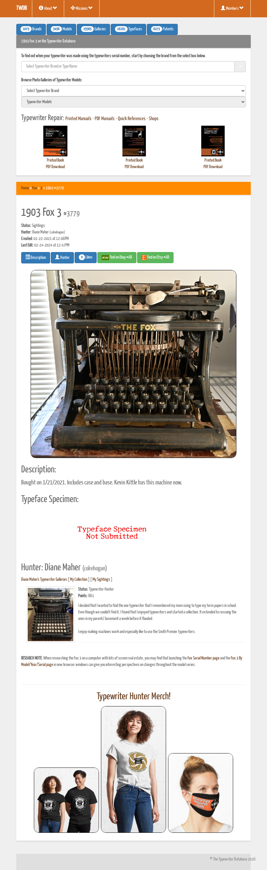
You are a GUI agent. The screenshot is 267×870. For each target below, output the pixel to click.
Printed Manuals (78, 119)
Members (232, 9)
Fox (34, 188)
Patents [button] (163, 29)
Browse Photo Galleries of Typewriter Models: (51, 80)
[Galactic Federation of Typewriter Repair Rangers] (133, 769)
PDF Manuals (105, 119)
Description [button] (38, 258)
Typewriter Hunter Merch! (134, 696)
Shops (154, 119)
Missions (81, 9)
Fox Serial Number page (203, 658)
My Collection (78, 579)
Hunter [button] (65, 258)
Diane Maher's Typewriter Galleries (44, 579)
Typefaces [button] (129, 29)
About (48, 9)
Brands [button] (32, 29)
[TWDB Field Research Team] (200, 793)
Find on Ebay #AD (120, 257)
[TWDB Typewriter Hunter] (66, 799)
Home (25, 188)
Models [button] (62, 29)
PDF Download (55, 167)
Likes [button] (86, 257)
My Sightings (101, 579)
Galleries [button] (94, 29)
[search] (133, 90)
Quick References (132, 119)
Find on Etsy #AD (158, 257)
